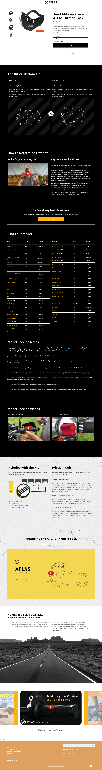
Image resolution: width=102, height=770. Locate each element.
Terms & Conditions (13, 749)
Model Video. (69, 351)
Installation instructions (53, 546)
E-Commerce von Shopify (59, 766)
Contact (9, 753)
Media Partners (11, 756)
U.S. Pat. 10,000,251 (12, 758)
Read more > (57, 32)
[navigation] (8, 2)
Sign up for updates (70, 750)
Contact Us (51, 219)
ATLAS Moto (50, 766)
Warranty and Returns (14, 751)
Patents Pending (12, 760)
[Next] (10, 39)
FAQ (8, 747)
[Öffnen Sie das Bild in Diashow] (10, 13)
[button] (57, 21)
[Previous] (16, 707)
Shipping (9, 745)
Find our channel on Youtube (51, 730)
